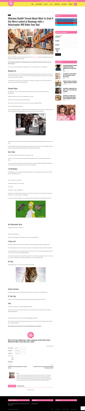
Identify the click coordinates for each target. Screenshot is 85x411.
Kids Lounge (64, 4)
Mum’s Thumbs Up (39, 4)
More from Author (20, 386)
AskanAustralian (35, 57)
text (12, 359)
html (13, 357)
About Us (51, 1)
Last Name (10, 353)
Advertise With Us (74, 409)
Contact (59, 1)
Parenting (70, 4)
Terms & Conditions (65, 409)
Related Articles (12, 386)
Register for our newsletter (64, 1)
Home (32, 4)
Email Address (11, 348)
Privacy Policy (58, 409)
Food (51, 4)
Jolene (10, 27)
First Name (10, 350)
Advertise (55, 1)
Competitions (56, 4)
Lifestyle (46, 4)
